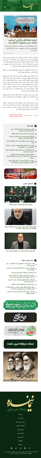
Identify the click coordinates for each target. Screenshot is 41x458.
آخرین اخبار (21, 437)
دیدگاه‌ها (20, 445)
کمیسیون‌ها (20, 430)
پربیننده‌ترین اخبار (20, 422)
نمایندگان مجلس (20, 426)
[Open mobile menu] (37, 6)
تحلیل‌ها (20, 441)
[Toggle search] (5, 7)
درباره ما (20, 414)
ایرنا (34, 115)
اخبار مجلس (20, 433)
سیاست (25, 115)
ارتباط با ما (20, 418)
